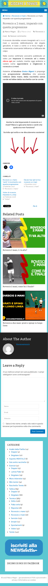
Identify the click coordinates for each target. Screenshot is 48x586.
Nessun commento (18, 36)
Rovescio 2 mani (19, 16)
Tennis (11, 532)
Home (7, 16)
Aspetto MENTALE (17, 459)
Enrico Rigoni (28, 71)
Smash (14, 522)
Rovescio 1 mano (18, 511)
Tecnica (12, 498)
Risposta (14, 508)
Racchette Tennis (16, 485)
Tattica (12, 489)
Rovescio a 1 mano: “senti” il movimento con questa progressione (12, 182)
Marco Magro (10, 32)
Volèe (13, 529)
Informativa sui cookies (27, 580)
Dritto (13, 501)
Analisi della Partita (17, 449)
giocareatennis (23, 344)
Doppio (14, 452)
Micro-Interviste (15, 479)
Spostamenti (16, 525)
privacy (14, 580)
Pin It (35, 206)
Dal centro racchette (17, 462)
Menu (4, 10)
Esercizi (12, 466)
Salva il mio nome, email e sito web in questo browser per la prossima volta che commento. (23, 425)
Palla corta (15, 505)
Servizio (14, 518)
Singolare (15, 455)
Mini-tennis (13, 482)
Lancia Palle (16, 472)
